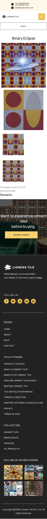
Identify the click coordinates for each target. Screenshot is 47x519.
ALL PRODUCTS (12, 448)
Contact (9, 345)
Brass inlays (11, 437)
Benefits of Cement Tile (17, 375)
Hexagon (9, 443)
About (7, 334)
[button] (41, 16)
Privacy (8, 408)
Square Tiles (11, 432)
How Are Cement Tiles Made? (20, 380)
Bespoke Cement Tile (16, 386)
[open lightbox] (23, 65)
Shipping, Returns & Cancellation (23, 402)
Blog (7, 340)
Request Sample (21, 235)
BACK (23, 26)
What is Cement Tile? (16, 369)
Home (7, 329)
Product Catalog (14, 364)
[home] (10, 16)
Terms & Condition (15, 397)
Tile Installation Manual (18, 391)
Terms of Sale (12, 414)
